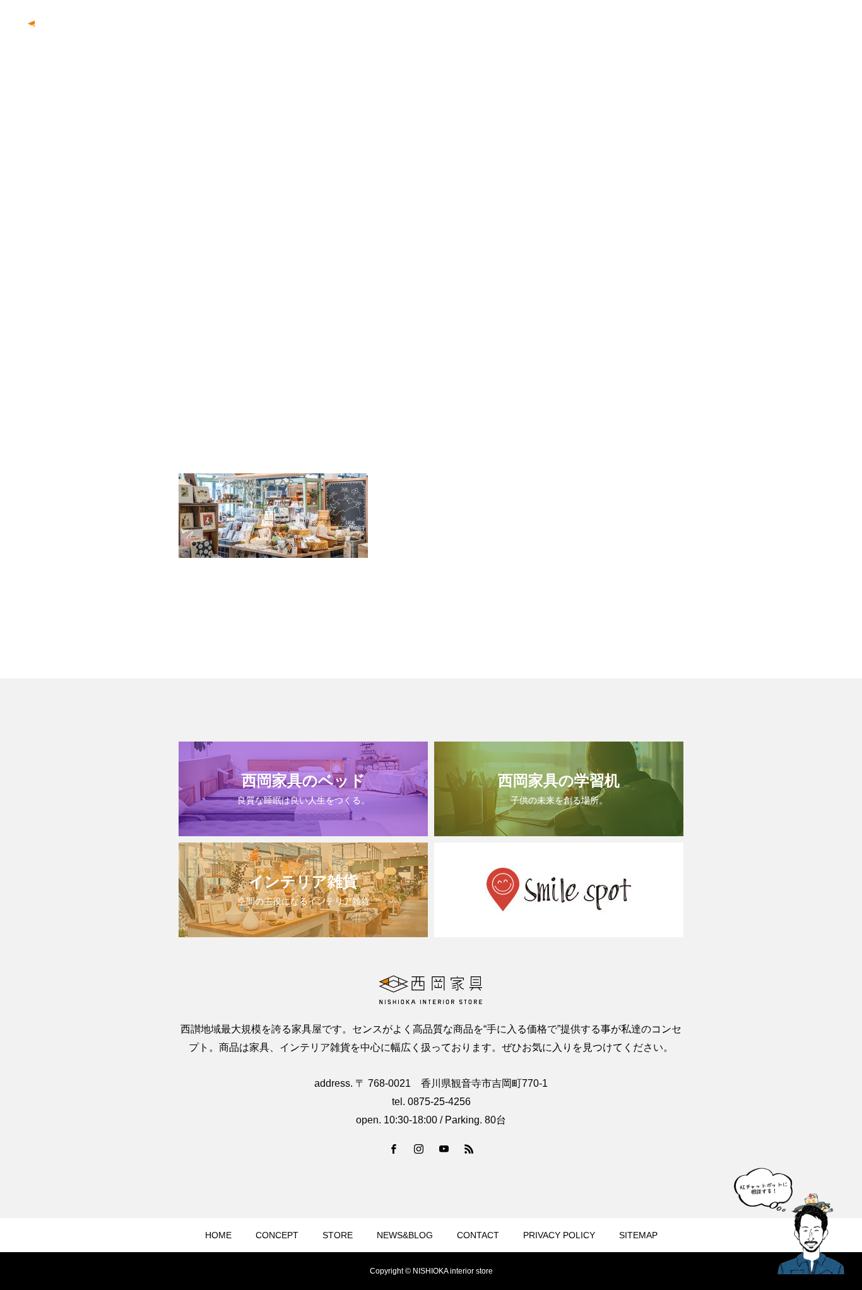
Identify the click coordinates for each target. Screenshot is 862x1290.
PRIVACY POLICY (559, 1235)
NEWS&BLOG (745, 32)
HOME (218, 1235)
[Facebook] (393, 1148)
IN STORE (592, 32)
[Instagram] (418, 1148)
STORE (337, 1235)
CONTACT (817, 32)
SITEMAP (638, 1235)
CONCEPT (527, 32)
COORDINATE (665, 32)
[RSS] (469, 1148)
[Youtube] (443, 1148)
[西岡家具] (77, 32)
